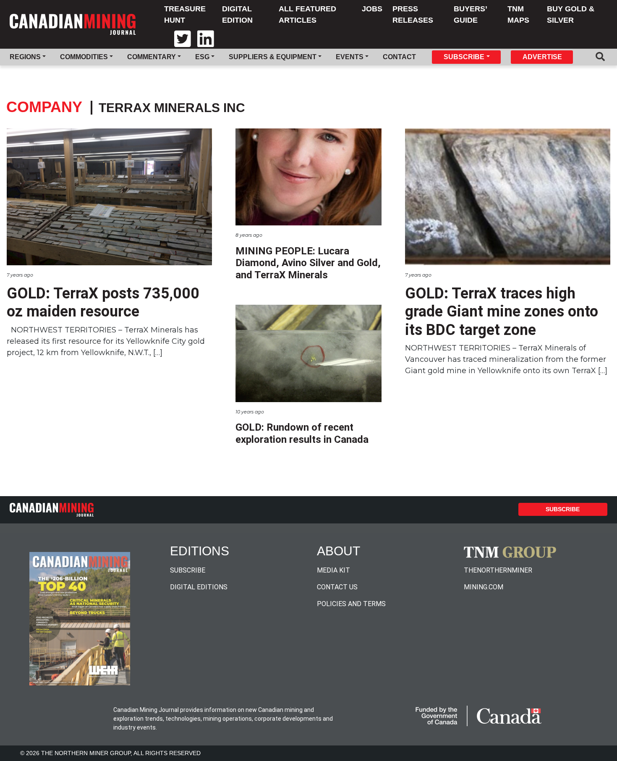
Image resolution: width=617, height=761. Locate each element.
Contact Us (337, 587)
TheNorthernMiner (498, 570)
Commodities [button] (84, 56)
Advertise (542, 56)
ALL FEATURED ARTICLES (307, 14)
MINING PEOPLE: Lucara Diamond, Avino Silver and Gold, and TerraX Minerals (308, 263)
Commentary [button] (151, 56)
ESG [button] (202, 56)
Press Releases (412, 14)
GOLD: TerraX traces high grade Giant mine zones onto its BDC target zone (501, 311)
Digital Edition (237, 14)
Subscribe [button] (464, 56)
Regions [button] (25, 56)
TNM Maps (518, 14)
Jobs (372, 9)
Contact (399, 56)
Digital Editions (198, 587)
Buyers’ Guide (470, 14)
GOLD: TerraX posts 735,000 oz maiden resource (103, 302)
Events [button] (349, 56)
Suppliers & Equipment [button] (272, 56)
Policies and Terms (351, 604)
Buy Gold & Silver (570, 14)
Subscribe (563, 509)
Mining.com (483, 587)
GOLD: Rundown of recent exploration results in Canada (302, 433)
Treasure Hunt (185, 14)
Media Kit (333, 570)
